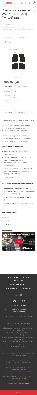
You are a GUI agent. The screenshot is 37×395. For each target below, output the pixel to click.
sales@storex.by (20, 305)
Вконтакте (16, 295)
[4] (10, 37)
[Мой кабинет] (30, 3)
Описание (8, 112)
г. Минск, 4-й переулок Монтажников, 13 (20, 311)
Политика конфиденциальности (20, 316)
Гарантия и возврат (18, 284)
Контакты (26, 288)
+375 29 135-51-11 (19, 301)
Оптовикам (11, 288)
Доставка (18, 281)
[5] (11, 37)
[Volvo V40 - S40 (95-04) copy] (18, 61)
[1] (4, 37)
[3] (8, 37)
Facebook (21, 295)
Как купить (22, 112)
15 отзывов (20, 386)
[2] (6, 37)
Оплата (26, 277)
